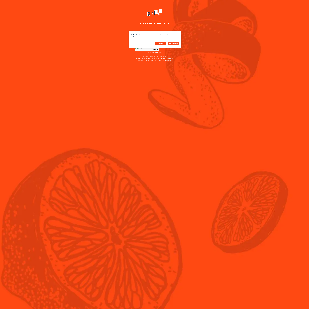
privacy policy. (169, 58)
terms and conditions (159, 58)
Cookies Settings (135, 43)
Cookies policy (134, 38)
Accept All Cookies (173, 43)
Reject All (161, 43)
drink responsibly (167, 60)
